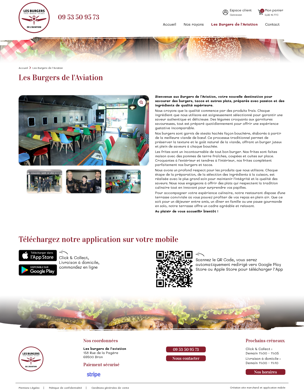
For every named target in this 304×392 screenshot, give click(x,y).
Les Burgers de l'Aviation (234, 24)
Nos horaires (265, 371)
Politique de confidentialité (65, 387)
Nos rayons (194, 24)
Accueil (169, 24)
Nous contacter (185, 358)
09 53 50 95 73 (78, 17)
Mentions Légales (29, 387)
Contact (272, 24)
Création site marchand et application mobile (257, 387)
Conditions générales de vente (110, 387)
